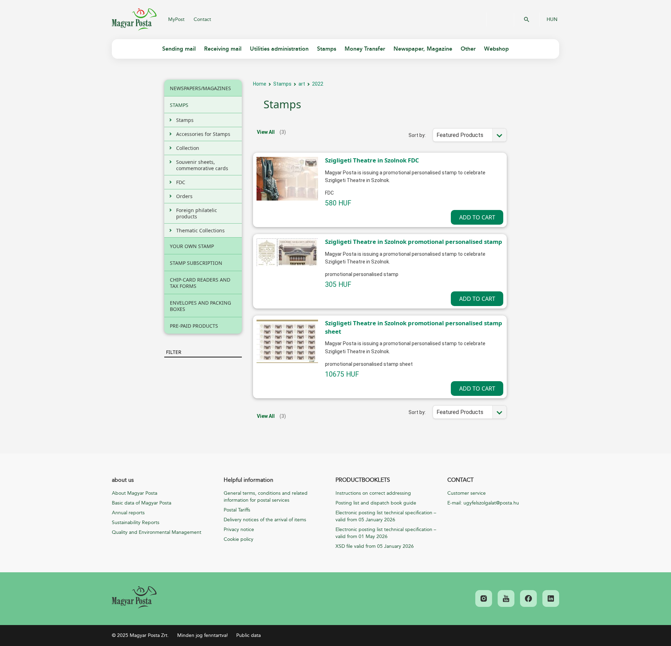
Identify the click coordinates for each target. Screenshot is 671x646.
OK (526, 19)
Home (259, 84)
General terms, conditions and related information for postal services (266, 496)
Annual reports (128, 513)
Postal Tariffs (237, 510)
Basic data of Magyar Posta (141, 503)
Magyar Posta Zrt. (134, 19)
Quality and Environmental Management (156, 532)
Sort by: (417, 135)
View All (266, 132)
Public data (248, 635)
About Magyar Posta (134, 493)
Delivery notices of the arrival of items (265, 520)
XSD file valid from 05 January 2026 (375, 546)
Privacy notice (239, 529)
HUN (552, 19)
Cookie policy (238, 539)
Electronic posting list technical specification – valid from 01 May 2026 (386, 533)
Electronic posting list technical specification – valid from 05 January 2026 (386, 516)
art (301, 84)
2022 (317, 84)
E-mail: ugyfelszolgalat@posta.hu (483, 503)
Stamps (282, 84)
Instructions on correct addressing (373, 493)
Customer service (466, 493)
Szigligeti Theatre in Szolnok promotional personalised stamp (413, 242)
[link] (134, 597)
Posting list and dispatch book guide (376, 503)
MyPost (176, 19)
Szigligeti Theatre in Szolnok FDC (372, 160)
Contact (202, 19)
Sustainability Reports (135, 522)
